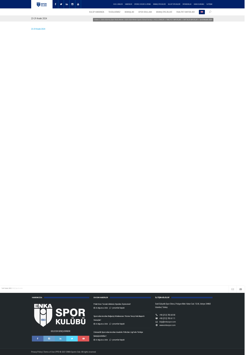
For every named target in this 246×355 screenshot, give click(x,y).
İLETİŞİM (209, 4)
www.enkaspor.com (167, 325)
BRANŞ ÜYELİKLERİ (159, 4)
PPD (57, 352)
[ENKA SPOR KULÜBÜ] (42, 4)
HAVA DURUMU (199, 4)
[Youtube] (78, 4)
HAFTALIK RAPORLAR (190, 20)
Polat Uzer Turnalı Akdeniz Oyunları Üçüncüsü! (112, 304)
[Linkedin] (67, 4)
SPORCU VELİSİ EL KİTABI (142, 4)
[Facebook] (55, 4)
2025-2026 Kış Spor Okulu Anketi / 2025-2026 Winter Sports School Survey (126, 20)
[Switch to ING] (202, 12)
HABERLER (128, 4)
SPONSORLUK (187, 4)
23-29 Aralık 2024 (38, 29)
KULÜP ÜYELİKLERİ (174, 4)
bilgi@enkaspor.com (167, 322)
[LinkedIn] (60, 338)
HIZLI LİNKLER (118, 4)
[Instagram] (72, 4)
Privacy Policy (36, 352)
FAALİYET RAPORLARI (173, 20)
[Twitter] (61, 4)
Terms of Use (49, 352)
